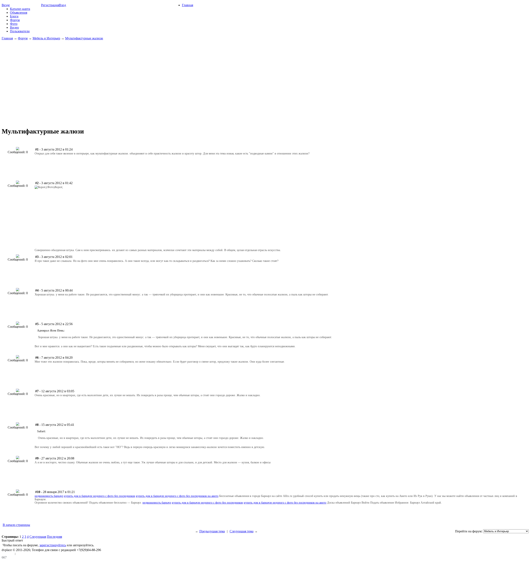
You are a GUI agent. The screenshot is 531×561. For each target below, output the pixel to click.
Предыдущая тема (212, 531)
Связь (20, 553)
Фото (13, 24)
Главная (187, 5)
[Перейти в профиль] (17, 149)
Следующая (37, 536)
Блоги (14, 16)
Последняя (54, 536)
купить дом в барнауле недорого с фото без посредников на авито (177, 496)
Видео (14, 27)
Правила (8, 553)
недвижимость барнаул (49, 496)
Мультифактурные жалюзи (84, 38)
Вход (62, 5)
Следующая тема (241, 531)
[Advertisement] (265, 81)
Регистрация (50, 5)
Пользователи (20, 31)
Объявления (18, 12)
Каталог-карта (20, 9)
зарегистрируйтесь (52, 545)
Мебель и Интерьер (46, 38)
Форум (15, 20)
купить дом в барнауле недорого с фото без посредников (99, 496)
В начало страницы (16, 525)
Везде (6, 5)
